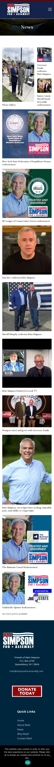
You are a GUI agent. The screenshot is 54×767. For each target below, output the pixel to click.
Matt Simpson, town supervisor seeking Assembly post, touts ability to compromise (27, 509)
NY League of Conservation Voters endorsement (26, 221)
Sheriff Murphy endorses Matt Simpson (22, 334)
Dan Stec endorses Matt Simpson (18, 277)
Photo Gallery (9, 105)
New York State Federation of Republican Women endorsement (26, 163)
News (20, 729)
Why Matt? (23, 734)
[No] (50, 756)
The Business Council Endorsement (20, 567)
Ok (27, 762)
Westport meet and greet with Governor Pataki (25, 430)
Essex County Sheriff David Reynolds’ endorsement (44, 100)
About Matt (23, 725)
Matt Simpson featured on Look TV (19, 391)
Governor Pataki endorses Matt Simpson (44, 69)
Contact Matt (24, 738)
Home (20, 720)
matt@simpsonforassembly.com (26, 671)
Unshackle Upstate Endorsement (18, 607)
